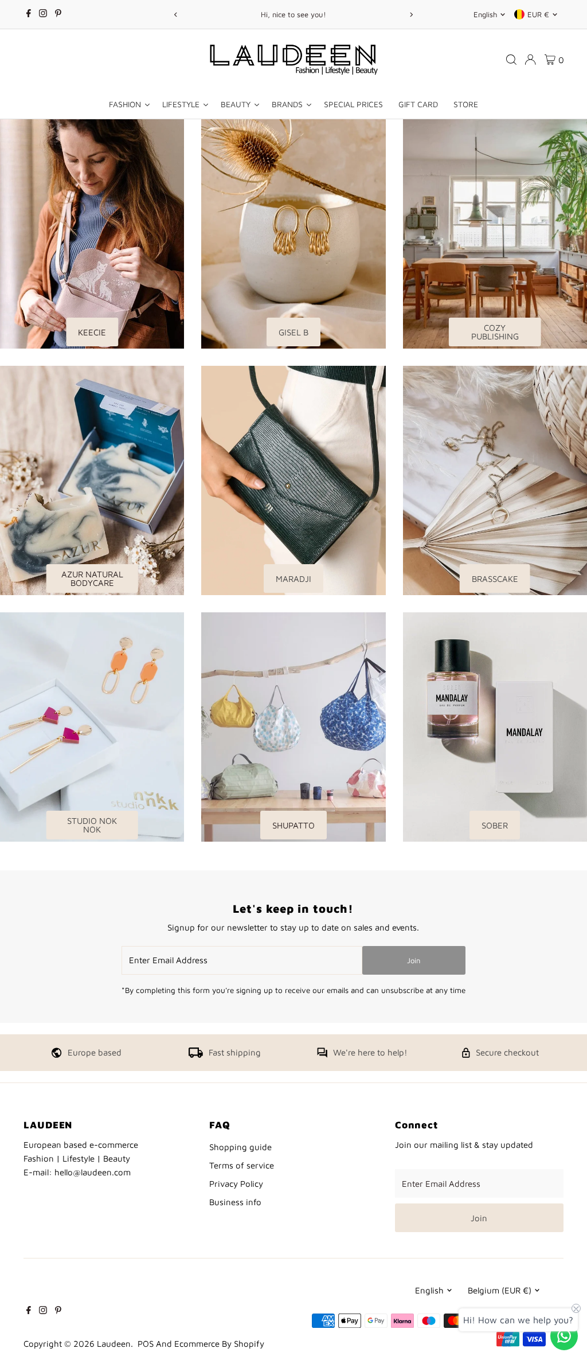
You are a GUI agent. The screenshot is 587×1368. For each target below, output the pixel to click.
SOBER (495, 825)
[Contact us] (564, 1336)
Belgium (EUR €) (499, 1290)
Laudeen (114, 1344)
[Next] (411, 15)
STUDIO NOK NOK (92, 825)
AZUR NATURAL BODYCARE (92, 578)
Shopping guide (240, 1147)
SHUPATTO (293, 825)
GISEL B (293, 332)
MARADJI (293, 579)
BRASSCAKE (495, 579)
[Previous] (176, 15)
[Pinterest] (58, 14)
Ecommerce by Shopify (219, 1344)
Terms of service (241, 1165)
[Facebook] (29, 14)
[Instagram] (43, 14)
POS (146, 1344)
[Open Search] (511, 59)
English (485, 14)
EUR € (538, 14)
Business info (235, 1202)
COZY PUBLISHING (495, 332)
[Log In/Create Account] (530, 59)
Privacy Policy (236, 1184)
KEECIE (92, 332)
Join (413, 960)
